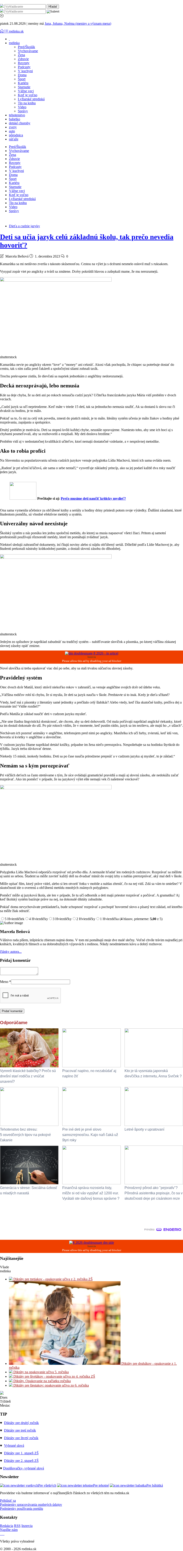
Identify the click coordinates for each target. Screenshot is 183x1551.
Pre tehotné (101, 1485)
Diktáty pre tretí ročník (20, 1430)
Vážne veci (26, 91)
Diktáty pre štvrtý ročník (21, 1438)
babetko (14, 119)
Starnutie (24, 87)
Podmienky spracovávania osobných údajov (31, 1504)
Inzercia (27, 1526)
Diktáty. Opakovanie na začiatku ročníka (41, 1381)
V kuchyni (25, 71)
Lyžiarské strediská (31, 99)
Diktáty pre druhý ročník (21, 1423)
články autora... (11, 952)
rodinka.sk (16, 31)
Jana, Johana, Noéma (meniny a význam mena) (78, 23)
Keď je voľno (27, 95)
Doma (22, 75)
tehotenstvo (17, 115)
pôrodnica (16, 135)
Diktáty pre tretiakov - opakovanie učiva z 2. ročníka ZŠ (52, 1279)
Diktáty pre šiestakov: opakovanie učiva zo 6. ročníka (50, 1385)
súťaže (13, 139)
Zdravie (23, 59)
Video (22, 107)
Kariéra (23, 83)
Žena (21, 55)
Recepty (23, 63)
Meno (5, 982)
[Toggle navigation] (2, 31)
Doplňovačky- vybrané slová (23, 1468)
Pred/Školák (26, 47)
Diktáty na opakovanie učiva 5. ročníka (40, 1372)
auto (12, 131)
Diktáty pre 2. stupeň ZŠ (21, 1461)
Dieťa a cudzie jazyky (24, 226)
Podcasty (24, 67)
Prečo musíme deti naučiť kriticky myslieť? (93, 498)
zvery (13, 127)
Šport (21, 79)
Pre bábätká (154, 1485)
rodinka (14, 43)
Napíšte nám (9, 1530)
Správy (23, 111)
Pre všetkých (47, 1485)
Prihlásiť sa (8, 1500)
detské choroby (19, 123)
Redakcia (6, 1526)
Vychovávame (28, 51)
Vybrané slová (14, 1445)
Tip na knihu (27, 103)
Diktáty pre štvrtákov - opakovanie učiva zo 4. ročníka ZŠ (53, 1376)
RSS (17, 1526)
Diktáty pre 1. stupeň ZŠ (21, 1453)
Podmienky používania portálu (21, 1508)
